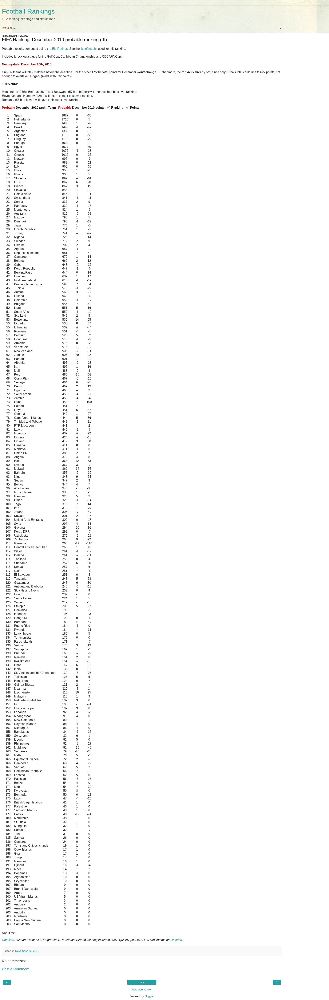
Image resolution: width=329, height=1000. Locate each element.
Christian (8, 939)
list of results (89, 48)
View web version (141, 989)
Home (142, 982)
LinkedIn (176, 939)
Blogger (149, 996)
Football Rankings (28, 11)
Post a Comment (15, 969)
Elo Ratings (60, 48)
